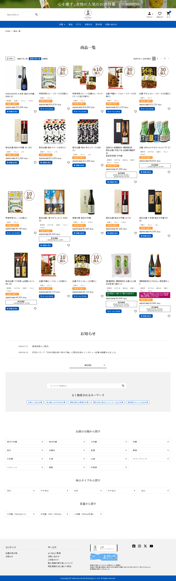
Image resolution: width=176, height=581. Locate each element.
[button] (168, 59)
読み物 (99, 24)
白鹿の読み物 (11, 553)
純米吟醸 (53, 441)
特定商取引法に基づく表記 (59, 566)
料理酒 (94, 467)
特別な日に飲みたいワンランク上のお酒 (108, 402)
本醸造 (52, 450)
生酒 (51, 458)
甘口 (143, 490)
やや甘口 (112, 490)
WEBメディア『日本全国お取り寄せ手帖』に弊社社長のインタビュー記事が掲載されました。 (75, 352)
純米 (9, 450)
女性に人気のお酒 (35, 402)
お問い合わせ (111, 24)
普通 (93, 450)
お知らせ (88, 24)
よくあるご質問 (54, 553)
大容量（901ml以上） (17, 514)
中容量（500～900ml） (52, 514)
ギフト (78, 24)
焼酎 (51, 467)
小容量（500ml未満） (84, 514)
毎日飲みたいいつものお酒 (138, 402)
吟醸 (135, 441)
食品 (71, 24)
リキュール (12, 467)
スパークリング (140, 458)
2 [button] (157, 58)
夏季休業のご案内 (40, 346)
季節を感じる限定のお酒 (79, 402)
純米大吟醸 (12, 441)
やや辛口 (45, 490)
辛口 (9, 490)
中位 (76, 490)
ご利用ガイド (53, 559)
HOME (8, 31)
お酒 (61, 24)
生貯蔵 (10, 458)
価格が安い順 (22, 58)
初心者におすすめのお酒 (55, 402)
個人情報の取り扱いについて (60, 563)
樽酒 (135, 450)
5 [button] (165, 58)
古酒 (93, 458)
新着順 (45, 58)
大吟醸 (94, 441)
